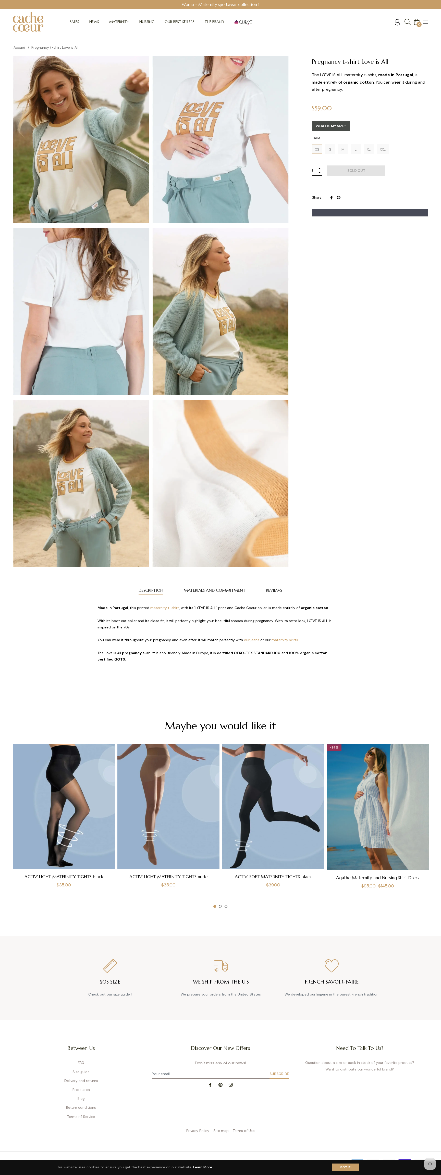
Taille (316, 138)
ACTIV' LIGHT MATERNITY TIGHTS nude (168, 877)
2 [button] (220, 906)
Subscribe (279, 1073)
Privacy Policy (197, 1130)
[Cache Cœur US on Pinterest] (220, 1084)
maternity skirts (285, 640)
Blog (81, 1098)
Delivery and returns (81, 1080)
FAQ (81, 1062)
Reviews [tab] (274, 590)
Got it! (345, 1167)
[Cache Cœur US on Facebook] (210, 1084)
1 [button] (214, 906)
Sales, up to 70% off (228, 4)
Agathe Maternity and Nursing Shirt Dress (377, 878)
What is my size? (331, 126)
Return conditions (81, 1107)
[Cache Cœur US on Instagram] (231, 1084)
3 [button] (226, 906)
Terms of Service (81, 1116)
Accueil (20, 47)
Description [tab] (151, 590)
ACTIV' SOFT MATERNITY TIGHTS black (273, 877)
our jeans (251, 640)
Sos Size (110, 982)
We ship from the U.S (221, 982)
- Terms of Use (242, 1130)
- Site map (219, 1130)
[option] (63, 820)
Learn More (202, 1167)
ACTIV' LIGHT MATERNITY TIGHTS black (63, 877)
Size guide (81, 1071)
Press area (81, 1089)
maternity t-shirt (164, 607)
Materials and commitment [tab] (215, 590)
